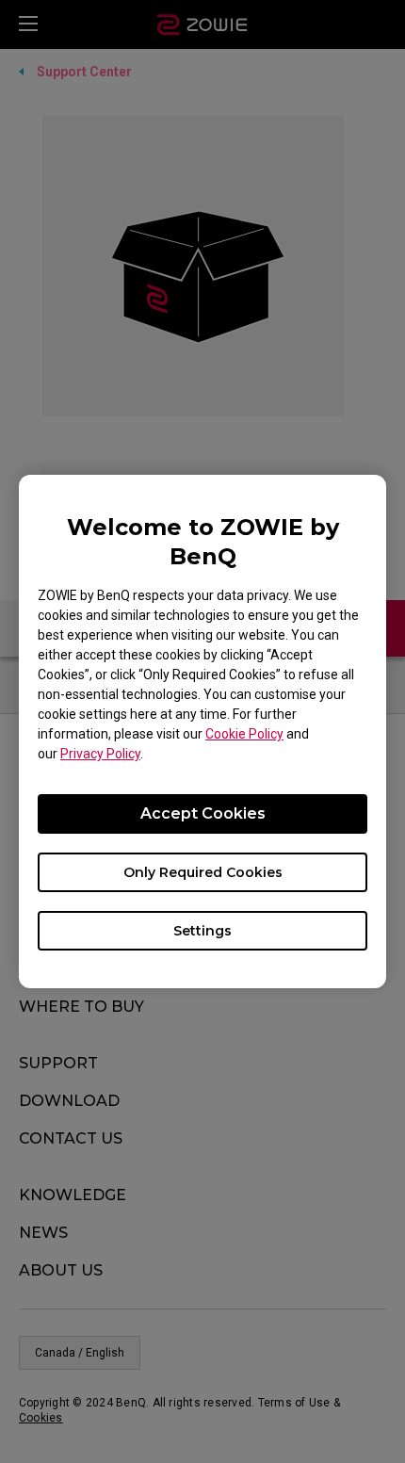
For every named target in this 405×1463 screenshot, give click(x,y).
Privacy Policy (100, 753)
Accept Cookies (203, 813)
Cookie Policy (244, 733)
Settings (202, 930)
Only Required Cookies (203, 872)
